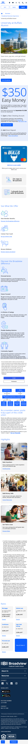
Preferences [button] (4, 373)
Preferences (14, 381)
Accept (14, 378)
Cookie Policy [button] (19, 370)
